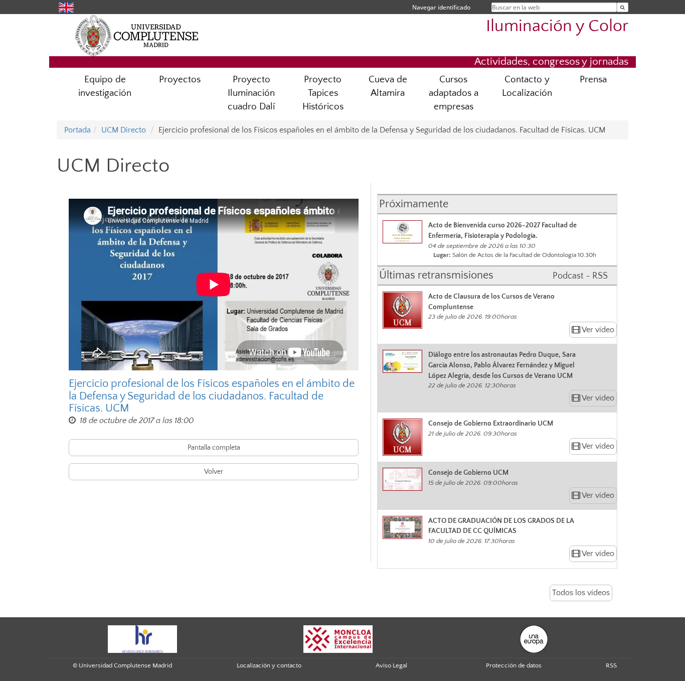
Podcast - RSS (580, 276)
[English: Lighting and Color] (66, 7)
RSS (611, 665)
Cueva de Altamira (388, 86)
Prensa (593, 79)
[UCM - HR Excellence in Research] (142, 638)
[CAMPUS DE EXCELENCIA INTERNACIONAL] (338, 638)
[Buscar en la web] (622, 7)
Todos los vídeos (581, 592)
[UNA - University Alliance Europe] (534, 638)
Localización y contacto (269, 665)
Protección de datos (514, 665)
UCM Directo (123, 129)
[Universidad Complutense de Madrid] (137, 35)
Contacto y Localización (527, 86)
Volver (213, 472)
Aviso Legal (391, 665)
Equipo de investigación (104, 86)
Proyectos (180, 79)
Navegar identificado (441, 7)
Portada (77, 129)
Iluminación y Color (557, 26)
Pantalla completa (214, 448)
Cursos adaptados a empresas (453, 93)
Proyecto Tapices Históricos (323, 93)
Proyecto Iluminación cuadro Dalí (251, 93)
